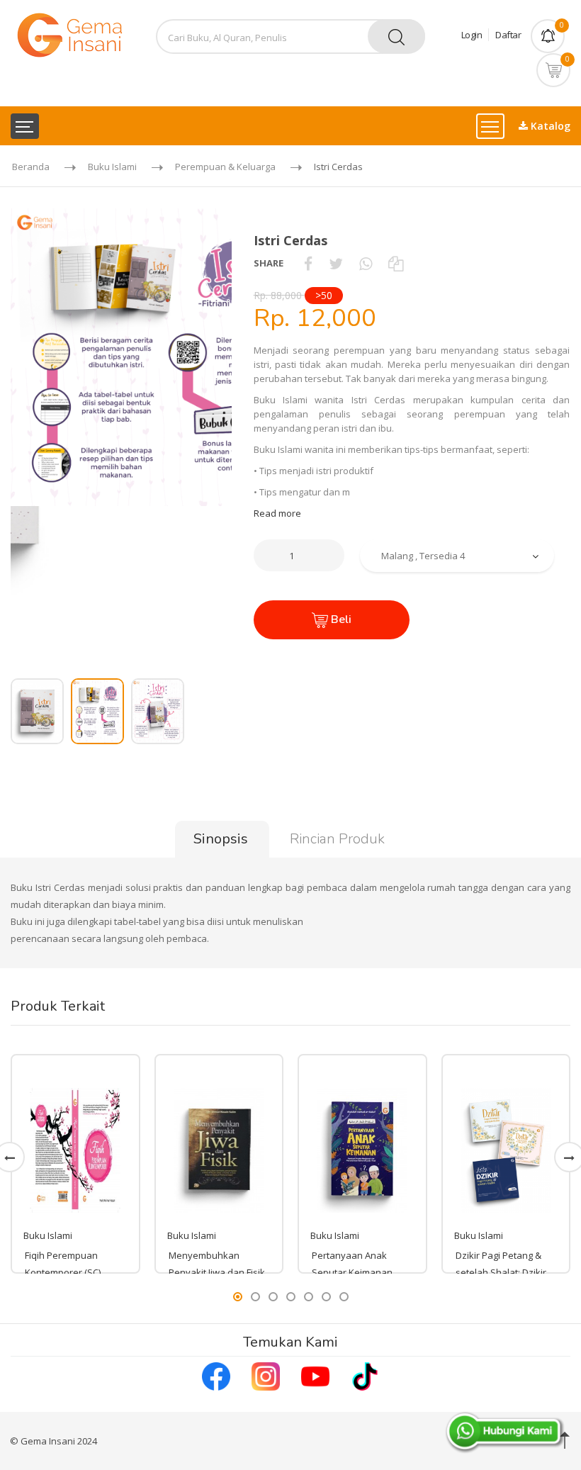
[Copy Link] (395, 263)
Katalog (549, 126)
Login (472, 34)
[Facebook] (216, 1375)
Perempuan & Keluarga (225, 166)
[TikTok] (365, 1375)
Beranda (31, 166)
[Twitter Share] (336, 263)
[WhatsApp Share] (365, 263)
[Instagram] (266, 1375)
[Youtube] (315, 1375)
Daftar (508, 34)
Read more (277, 513)
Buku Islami (112, 166)
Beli (339, 619)
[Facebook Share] (308, 263)
